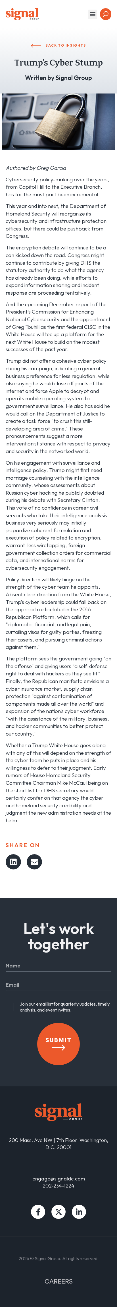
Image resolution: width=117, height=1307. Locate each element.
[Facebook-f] (38, 1212)
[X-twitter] (58, 1212)
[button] (92, 14)
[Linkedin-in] (79, 1212)
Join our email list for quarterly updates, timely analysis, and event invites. (65, 1007)
